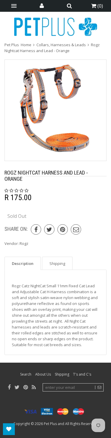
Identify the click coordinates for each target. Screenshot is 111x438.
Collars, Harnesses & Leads (61, 44)
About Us (43, 374)
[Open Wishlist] (9, 429)
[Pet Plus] (55, 27)
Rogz (24, 243)
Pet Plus (50, 423)
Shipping (62, 374)
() (99, 6)
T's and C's (82, 374)
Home (26, 44)
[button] (16, 190)
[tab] (22, 263)
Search (25, 374)
